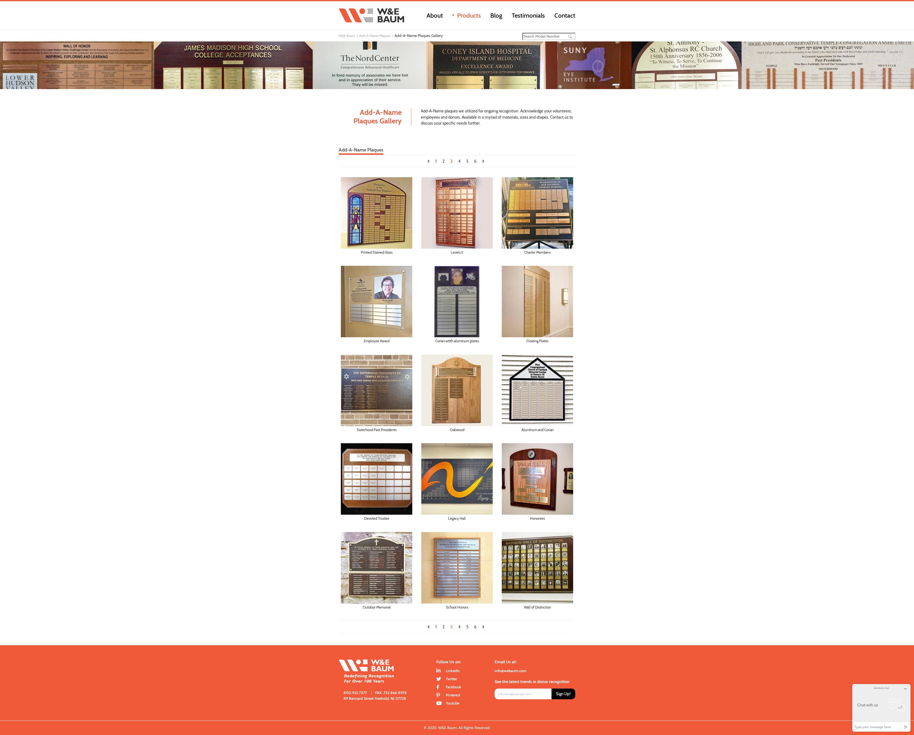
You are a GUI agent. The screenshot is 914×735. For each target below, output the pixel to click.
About (435, 15)
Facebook (453, 687)
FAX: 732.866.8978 (391, 692)
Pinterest (453, 695)
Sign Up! (563, 693)
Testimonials (528, 15)
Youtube (452, 703)
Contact (564, 15)
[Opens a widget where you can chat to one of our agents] (881, 707)
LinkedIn (453, 671)
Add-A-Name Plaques (375, 36)
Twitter (451, 679)
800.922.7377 (355, 692)
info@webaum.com (510, 671)
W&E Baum (347, 36)
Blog (496, 15)
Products (469, 15)
